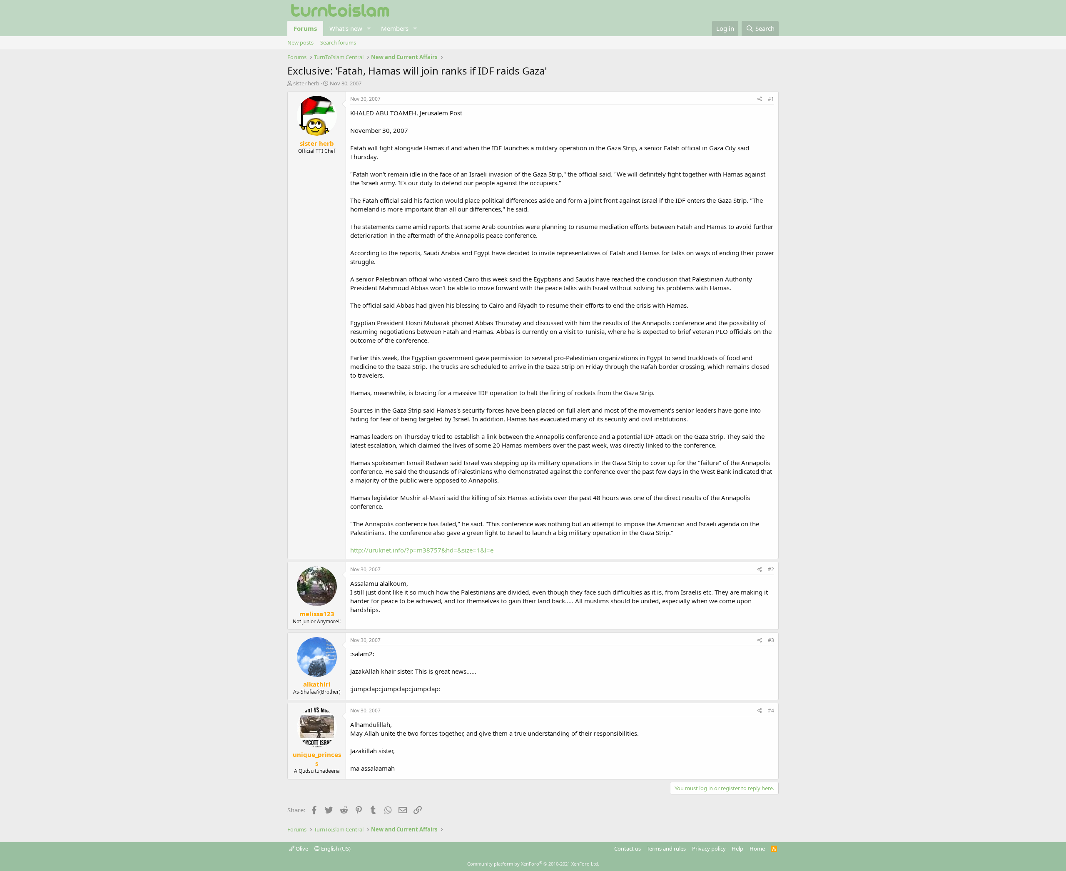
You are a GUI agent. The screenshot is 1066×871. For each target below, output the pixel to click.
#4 (771, 710)
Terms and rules (666, 848)
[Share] (760, 99)
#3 (771, 640)
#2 (771, 569)
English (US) (335, 848)
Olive (301, 848)
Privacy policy (709, 848)
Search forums (338, 42)
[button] (369, 28)
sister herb (306, 83)
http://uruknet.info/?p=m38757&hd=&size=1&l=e (421, 550)
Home (757, 848)
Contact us (627, 848)
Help (737, 848)
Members (394, 28)
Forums (305, 28)
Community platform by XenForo (533, 864)
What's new (345, 28)
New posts (300, 42)
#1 (771, 98)
